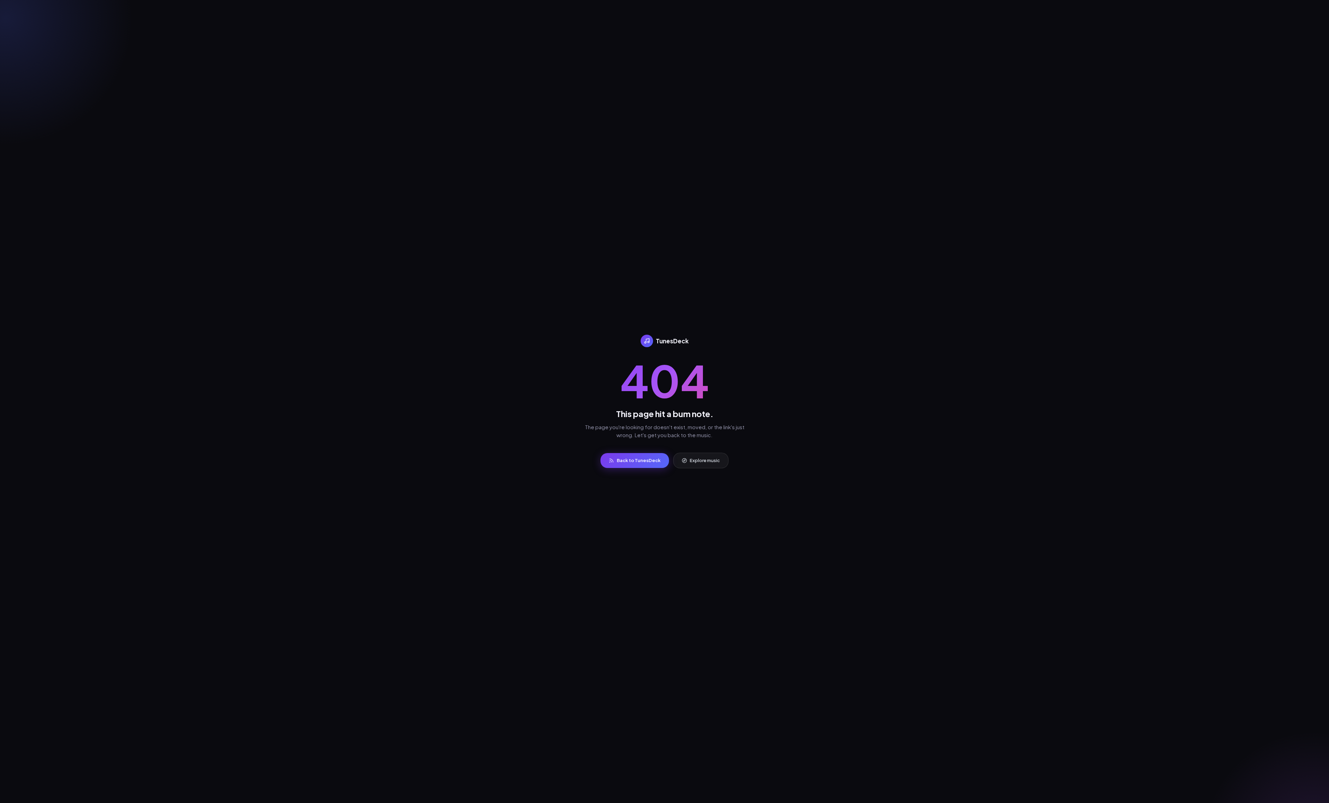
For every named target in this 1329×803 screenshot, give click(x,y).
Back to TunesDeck (639, 460)
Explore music (705, 460)
